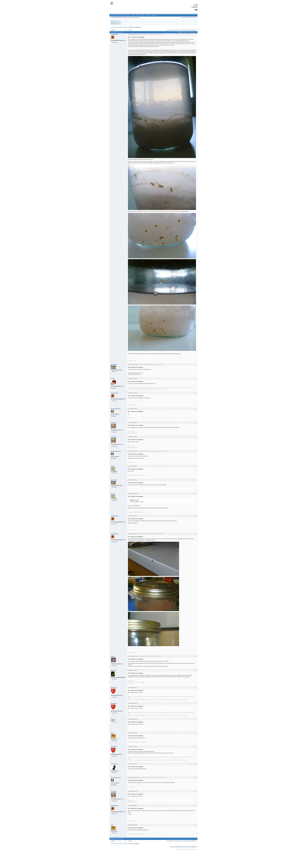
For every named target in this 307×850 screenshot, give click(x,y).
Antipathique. (114, 34)
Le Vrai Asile (114, 27)
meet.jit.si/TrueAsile (117, 22)
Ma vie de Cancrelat (122, 27)
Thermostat (114, 764)
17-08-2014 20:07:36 (132, 763)
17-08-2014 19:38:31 (132, 687)
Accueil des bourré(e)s (120, 15)
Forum (128, 15)
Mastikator (114, 364)
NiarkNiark (114, 687)
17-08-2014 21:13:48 (132, 825)
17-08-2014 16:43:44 (132, 466)
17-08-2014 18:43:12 (132, 533)
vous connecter (175, 30)
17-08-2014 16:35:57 (132, 408)
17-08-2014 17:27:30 (132, 516)
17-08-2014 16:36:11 (132, 422)
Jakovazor (114, 422)
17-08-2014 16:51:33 (132, 493)
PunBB (177, 846)
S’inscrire (148, 15)
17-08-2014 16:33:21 (132, 393)
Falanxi (113, 719)
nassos (113, 466)
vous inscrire (183, 30)
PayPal (119, 23)
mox (112, 733)
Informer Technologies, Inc (191, 846)
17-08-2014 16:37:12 (132, 451)
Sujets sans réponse (191, 17)
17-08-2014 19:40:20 (132, 703)
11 (125, 30)
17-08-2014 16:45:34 (132, 480)
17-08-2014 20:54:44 (132, 805)
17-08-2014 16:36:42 (132, 436)
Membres (133, 15)
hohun (113, 378)
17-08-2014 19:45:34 (132, 719)
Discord (113, 21)
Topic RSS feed (184, 32)
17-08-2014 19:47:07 (132, 733)
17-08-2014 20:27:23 (132, 791)
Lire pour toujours (192, 32)
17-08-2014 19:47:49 (132, 746)
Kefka (112, 656)
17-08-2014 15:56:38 (132, 34)
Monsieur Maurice (116, 408)
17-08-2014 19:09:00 (132, 670)
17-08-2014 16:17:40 (132, 364)
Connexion (154, 15)
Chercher (143, 15)
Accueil (112, 15)
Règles (137, 15)
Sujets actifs (183, 17)
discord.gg (117, 21)
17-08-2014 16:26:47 (132, 378)
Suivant (130, 30)
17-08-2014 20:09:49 (132, 777)
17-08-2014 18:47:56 (132, 656)
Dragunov (113, 670)
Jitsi (112, 22)
